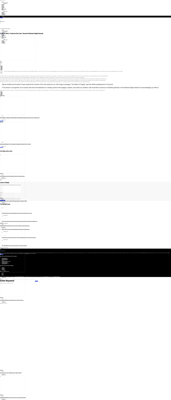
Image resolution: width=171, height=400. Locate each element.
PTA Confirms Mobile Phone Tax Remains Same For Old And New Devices (11, 300)
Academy (3, 4)
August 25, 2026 (4, 178)
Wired (2, 115)
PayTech (3, 6)
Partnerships (3, 14)
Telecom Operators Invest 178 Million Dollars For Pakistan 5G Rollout (10, 372)
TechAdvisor (3, 18)
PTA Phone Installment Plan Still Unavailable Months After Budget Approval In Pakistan (13, 250)
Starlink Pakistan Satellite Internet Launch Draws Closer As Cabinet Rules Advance (13, 397)
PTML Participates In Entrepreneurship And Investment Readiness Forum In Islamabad (13, 275)
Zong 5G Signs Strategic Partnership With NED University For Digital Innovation (12, 176)
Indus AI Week (5, 11)
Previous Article (2, 95)
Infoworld (3, 17)
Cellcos (3, 31)
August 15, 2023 (4, 35)
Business (3, 7)
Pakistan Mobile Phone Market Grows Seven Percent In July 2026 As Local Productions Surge (14, 225)
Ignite (2, 8)
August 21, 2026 (4, 399)
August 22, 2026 (4, 277)
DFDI (4, 10)
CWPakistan (3, 177)
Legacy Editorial (6, 2)
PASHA (3, 12)
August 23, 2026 (4, 252)
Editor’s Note (5, 3)
